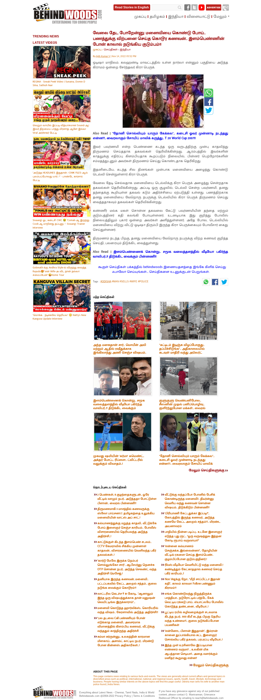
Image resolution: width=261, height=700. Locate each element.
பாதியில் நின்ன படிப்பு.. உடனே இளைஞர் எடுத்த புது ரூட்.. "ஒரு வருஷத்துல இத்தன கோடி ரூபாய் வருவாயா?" (193, 536)
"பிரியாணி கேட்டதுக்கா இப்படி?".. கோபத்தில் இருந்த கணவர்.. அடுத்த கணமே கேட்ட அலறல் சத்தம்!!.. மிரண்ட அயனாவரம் (192, 520)
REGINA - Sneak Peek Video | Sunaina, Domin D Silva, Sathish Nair (59, 83)
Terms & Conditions (144, 695)
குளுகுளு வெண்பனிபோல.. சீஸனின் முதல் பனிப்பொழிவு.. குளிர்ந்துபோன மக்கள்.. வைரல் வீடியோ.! (182, 406)
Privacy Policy (123, 695)
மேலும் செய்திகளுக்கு (206, 470)
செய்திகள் (111, 49)
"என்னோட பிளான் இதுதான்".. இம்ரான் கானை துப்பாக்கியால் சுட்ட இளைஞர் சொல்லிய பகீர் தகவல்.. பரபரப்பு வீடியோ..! (194, 635)
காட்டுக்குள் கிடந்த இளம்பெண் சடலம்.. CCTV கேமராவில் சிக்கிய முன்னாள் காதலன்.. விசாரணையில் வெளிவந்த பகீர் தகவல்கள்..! (126, 548)
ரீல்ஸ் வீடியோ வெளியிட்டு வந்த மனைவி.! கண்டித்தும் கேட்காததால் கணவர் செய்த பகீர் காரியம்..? (194, 569)
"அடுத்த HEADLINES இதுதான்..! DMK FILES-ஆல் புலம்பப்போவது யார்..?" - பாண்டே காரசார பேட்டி (60, 176)
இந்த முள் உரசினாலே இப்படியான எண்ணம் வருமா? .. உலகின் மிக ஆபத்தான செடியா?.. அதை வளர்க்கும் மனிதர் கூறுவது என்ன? (191, 652)
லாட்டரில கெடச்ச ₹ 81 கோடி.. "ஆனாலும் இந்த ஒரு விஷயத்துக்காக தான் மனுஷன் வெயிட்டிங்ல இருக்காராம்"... (126, 598)
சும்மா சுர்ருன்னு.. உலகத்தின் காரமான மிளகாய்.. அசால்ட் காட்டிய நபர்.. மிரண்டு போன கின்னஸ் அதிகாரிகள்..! (125, 641)
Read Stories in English (132, 7)
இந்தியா (125, 49)
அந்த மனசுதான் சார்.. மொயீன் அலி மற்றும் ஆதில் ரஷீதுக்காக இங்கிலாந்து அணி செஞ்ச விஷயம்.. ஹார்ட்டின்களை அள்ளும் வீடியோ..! (119, 350)
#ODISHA (106, 281)
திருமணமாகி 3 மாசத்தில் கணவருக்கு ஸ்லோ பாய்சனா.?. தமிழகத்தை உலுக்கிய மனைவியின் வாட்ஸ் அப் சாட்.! (126, 513)
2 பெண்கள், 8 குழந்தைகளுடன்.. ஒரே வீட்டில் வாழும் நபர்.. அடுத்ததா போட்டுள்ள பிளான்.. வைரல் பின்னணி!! (126, 499)
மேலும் (220, 16)
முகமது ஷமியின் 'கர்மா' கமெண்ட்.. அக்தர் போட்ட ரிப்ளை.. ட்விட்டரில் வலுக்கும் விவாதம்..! (118, 459)
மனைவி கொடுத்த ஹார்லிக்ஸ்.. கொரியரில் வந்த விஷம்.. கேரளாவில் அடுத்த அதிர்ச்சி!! (127, 610)
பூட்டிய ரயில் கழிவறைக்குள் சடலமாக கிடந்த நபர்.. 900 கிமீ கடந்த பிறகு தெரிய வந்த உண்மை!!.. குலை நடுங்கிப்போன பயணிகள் (192, 619)
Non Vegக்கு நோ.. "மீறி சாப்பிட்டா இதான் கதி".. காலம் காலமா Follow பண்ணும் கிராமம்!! (192, 583)
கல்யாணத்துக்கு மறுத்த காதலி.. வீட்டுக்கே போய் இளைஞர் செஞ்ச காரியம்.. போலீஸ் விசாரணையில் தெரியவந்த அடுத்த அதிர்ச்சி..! (127, 530)
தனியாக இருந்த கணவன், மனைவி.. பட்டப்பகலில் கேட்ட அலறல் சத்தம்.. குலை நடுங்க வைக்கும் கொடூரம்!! (127, 583)
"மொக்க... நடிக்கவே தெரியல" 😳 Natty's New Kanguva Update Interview (59, 317)
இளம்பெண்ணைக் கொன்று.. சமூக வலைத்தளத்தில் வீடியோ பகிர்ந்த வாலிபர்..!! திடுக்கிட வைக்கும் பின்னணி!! (160, 254)
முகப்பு (97, 49)
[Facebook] (187, 7)
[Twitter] (194, 7)
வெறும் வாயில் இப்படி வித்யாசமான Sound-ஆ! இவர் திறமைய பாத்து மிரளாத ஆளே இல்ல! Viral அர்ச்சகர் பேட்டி (61, 129)
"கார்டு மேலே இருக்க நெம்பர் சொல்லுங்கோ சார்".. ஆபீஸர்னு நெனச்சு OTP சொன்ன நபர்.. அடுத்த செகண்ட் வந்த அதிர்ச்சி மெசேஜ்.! (126, 567)
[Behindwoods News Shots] (68, 13)
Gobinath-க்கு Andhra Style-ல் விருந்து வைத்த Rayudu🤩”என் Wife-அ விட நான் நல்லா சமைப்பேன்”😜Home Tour (59, 271)
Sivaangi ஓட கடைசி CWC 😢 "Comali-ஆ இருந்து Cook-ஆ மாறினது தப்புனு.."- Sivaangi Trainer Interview (61, 224)
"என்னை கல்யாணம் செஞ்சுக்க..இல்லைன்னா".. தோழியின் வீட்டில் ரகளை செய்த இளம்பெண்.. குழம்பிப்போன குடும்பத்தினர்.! (191, 553)
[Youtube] (202, 7)
